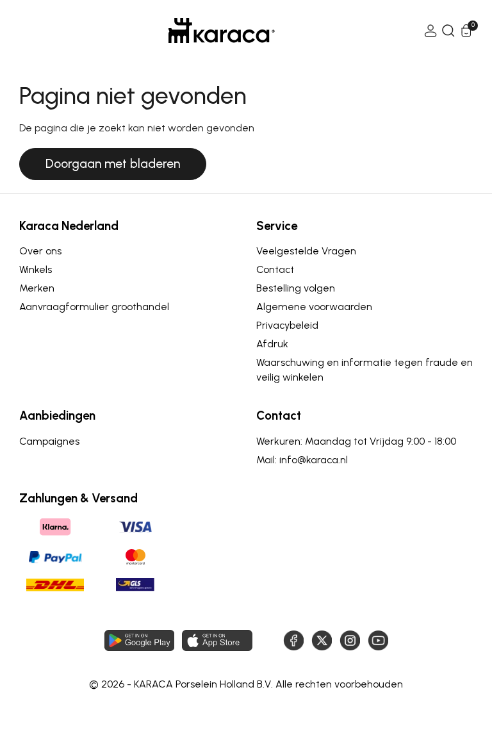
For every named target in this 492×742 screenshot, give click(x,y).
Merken (36, 288)
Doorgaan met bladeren (112, 163)
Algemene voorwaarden (314, 307)
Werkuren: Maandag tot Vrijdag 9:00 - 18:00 (356, 441)
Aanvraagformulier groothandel (94, 307)
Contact (275, 269)
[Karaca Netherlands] (221, 30)
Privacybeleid (287, 325)
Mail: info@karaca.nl (302, 460)
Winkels (35, 269)
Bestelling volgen (295, 288)
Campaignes (49, 441)
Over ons (40, 251)
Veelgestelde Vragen (306, 251)
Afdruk (272, 344)
